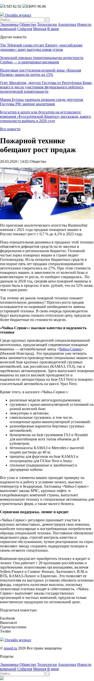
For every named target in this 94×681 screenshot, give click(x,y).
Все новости (10, 129)
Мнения (39, 29)
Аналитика (67, 24)
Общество (28, 24)
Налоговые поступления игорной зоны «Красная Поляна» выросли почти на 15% (40, 72)
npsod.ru (10, 648)
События (24, 29)
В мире (53, 29)
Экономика (9, 24)
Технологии (47, 24)
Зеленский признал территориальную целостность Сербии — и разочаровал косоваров (41, 60)
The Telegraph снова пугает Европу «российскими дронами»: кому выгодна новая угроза (41, 47)
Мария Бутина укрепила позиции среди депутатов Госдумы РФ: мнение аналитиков (41, 102)
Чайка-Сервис (70, 349)
